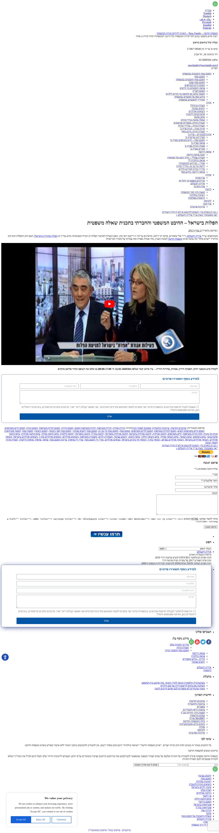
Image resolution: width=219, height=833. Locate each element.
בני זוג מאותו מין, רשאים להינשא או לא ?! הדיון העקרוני (190, 212)
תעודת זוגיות (12, 439)
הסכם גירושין (204, 801)
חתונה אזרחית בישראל (140, 433)
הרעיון (208, 189)
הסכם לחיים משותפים (142, 431)
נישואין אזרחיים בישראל (197, 439)
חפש (208, 542)
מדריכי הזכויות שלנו (179, 644)
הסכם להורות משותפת (165, 431)
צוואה (45, 439)
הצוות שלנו (206, 790)
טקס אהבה (199, 117)
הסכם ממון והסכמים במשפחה (196, 73)
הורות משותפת (104, 428)
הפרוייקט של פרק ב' (195, 137)
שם (216, 474)
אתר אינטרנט (211, 486)
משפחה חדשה (175, 239)
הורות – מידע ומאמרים (194, 659)
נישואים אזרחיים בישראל (25, 436)
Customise (61, 819)
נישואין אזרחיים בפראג (173, 439)
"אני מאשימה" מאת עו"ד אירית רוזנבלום (197, 215)
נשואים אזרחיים (112, 439)
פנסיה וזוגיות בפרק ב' (195, 146)
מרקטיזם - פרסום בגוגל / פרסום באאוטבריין (109, 830)
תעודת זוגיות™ (197, 105)
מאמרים (201, 706)
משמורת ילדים (105, 436)
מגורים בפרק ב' (197, 148)
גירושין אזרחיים (203, 793)
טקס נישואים (199, 436)
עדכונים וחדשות (178, 428)
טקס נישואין (186, 436)
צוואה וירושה (205, 151)
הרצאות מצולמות (196, 198)
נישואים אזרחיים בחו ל (50, 436)
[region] (41, 810)
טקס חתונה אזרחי (50, 433)
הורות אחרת (119, 428)
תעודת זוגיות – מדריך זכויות (191, 125)
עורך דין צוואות (75, 439)
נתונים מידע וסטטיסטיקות (192, 724)
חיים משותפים (175, 433)
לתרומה (207, 200)
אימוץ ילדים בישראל (201, 787)
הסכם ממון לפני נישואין (60, 431)
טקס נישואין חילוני (150, 436)
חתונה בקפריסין (82, 433)
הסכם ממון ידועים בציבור (85, 431)
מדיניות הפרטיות (197, 732)
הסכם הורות (67, 428)
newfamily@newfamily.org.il (203, 65)
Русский (206, 22)
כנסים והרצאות (197, 715)
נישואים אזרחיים (197, 111)
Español (207, 25)
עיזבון (208, 813)
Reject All (40, 819)
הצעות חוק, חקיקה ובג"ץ (193, 712)
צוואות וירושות (26, 439)
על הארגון (200, 177)
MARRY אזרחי (197, 718)
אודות (208, 174)
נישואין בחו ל (154, 439)
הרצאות (207, 670)
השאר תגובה (211, 442)
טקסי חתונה (134, 436)
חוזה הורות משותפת (192, 433)
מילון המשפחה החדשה (194, 721)
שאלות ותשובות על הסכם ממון (196, 816)
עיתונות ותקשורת (160, 428)
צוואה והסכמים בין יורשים (192, 88)
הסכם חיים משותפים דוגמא (191, 431)
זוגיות (208, 102)
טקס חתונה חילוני (202, 798)
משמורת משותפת (88, 436)
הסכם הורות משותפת (49, 428)
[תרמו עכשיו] (106, 536)
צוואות (38, 439)
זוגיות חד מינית (211, 433)
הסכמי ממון (27, 431)
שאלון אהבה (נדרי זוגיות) (193, 120)
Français (207, 27)
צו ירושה (207, 795)
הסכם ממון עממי (197, 82)
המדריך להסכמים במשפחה (192, 99)
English (207, 13)
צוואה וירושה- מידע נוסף (193, 172)
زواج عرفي (205, 19)
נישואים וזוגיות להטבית (200, 784)
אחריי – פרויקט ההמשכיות (192, 163)
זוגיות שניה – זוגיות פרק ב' (192, 128)
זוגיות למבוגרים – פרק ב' (199, 134)
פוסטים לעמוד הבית (141, 428)
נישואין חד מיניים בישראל (134, 439)
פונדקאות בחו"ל (203, 807)
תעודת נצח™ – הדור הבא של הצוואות (186, 157)
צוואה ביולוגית (198, 656)
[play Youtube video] (109, 304)
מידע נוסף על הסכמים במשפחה (189, 96)
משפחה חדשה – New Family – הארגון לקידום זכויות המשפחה (187, 33)
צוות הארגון (199, 186)
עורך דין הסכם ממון (94, 439)
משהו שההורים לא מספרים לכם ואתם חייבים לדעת (180, 688)
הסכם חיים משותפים (195, 85)
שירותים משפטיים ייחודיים (192, 180)
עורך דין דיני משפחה (201, 824)
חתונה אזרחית (159, 433)
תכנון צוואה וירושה (196, 154)
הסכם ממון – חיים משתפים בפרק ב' (187, 140)
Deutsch (207, 16)
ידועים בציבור (198, 108)
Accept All (21, 819)
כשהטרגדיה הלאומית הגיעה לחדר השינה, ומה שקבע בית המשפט (173, 682)
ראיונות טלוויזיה (197, 195)
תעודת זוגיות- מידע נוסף (193, 131)
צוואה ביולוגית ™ (196, 160)
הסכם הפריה (198, 91)
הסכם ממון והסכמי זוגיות (177, 650)
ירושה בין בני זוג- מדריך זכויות (190, 166)
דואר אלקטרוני (210, 480)
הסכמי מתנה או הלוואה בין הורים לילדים (185, 94)
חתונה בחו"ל (97, 433)
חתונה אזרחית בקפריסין (116, 433)
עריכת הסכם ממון (58, 439)
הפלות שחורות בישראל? (46, 236)
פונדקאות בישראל (202, 804)
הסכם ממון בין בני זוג (108, 431)
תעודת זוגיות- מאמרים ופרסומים (189, 122)
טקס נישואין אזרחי (169, 436)
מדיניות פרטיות (197, 206)
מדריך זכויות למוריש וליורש (192, 169)
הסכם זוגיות (32, 428)
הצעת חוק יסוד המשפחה (193, 192)
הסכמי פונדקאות (13, 431)
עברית (208, 10)
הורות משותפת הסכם (85, 428)
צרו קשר (207, 203)
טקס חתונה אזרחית (30, 433)
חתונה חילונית (67, 433)
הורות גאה (206, 810)
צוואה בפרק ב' (198, 143)
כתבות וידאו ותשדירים (194, 709)
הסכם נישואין (41, 431)
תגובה (215, 493)
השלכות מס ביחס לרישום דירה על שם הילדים (182, 685)
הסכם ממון (199, 76)
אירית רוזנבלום (197, 183)
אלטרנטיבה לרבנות (195, 114)
